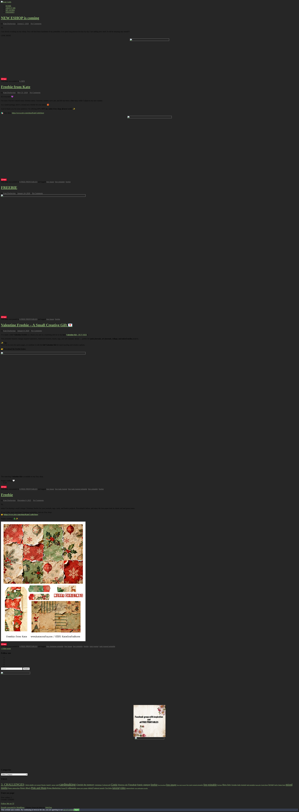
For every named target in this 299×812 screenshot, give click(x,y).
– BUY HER (76, 335)
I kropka (234, 785)
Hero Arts (226, 785)
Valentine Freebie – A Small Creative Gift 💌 (37, 325)
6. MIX (22, 81)
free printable (60, 182)
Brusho (43, 785)
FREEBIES (10, 12)
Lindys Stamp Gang (279, 785)
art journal (37, 785)
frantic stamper (143, 784)
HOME (8, 6)
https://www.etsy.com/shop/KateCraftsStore (28, 113)
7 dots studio (29, 785)
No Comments (36, 24)
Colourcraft (106, 785)
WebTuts (48, 807)
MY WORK (10, 10)
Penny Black (25, 788)
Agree (77, 810)
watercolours (130, 788)
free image (50, 182)
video (123, 788)
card (57, 785)
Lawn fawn (264, 785)
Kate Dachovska (9, 24)
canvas (53, 785)
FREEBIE (9, 187)
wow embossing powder (141, 788)
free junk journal (61, 489)
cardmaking (67, 784)
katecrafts (258, 785)
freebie (68, 182)
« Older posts (6, 649)
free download (162, 785)
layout (271, 785)
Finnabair (132, 784)
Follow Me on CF (7, 804)
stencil (91, 788)
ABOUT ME (11, 8)
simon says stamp (82, 788)
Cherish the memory (85, 784)
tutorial (116, 788)
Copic (114, 784)
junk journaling (251, 785)
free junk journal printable (77, 489)
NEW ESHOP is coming (20, 18)
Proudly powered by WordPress (12, 807)
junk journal (94, 646)
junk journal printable (107, 646)
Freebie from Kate (15, 87)
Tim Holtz (108, 788)
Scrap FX (64, 788)
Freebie (7, 495)
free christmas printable (54, 646)
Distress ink (123, 785)
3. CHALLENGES (12, 784)
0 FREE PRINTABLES (28, 182)
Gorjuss (219, 785)
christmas (98, 785)
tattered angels (99, 788)
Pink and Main (38, 787)
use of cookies (68, 810)
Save (4, 79)
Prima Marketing (54, 788)
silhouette (72, 788)
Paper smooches (14, 788)
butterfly (48, 785)
